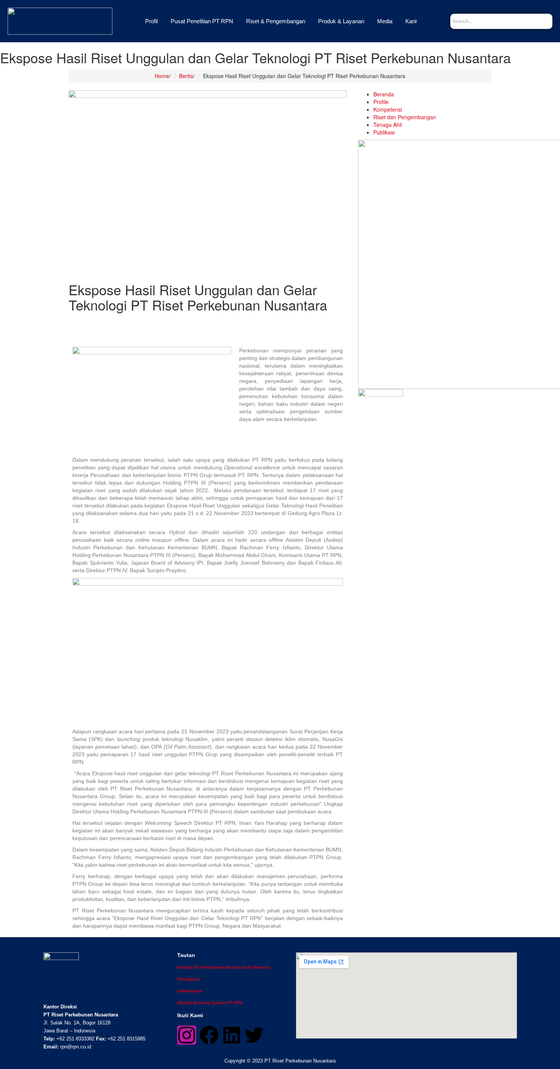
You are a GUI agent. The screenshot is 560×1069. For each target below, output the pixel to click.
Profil (151, 21)
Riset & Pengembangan (275, 21)
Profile (381, 102)
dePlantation (190, 991)
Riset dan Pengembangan (404, 117)
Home (162, 76)
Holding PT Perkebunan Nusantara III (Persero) (223, 967)
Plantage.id (188, 979)
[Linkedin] (231, 1035)
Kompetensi (387, 109)
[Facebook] (209, 1035)
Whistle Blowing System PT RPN (209, 1002)
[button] (153, 21)
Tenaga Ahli (387, 124)
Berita (186, 76)
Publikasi (384, 132)
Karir (411, 21)
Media (384, 21)
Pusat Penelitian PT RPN (202, 21)
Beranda (383, 94)
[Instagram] (186, 1035)
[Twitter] (254, 1035)
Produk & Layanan (341, 21)
